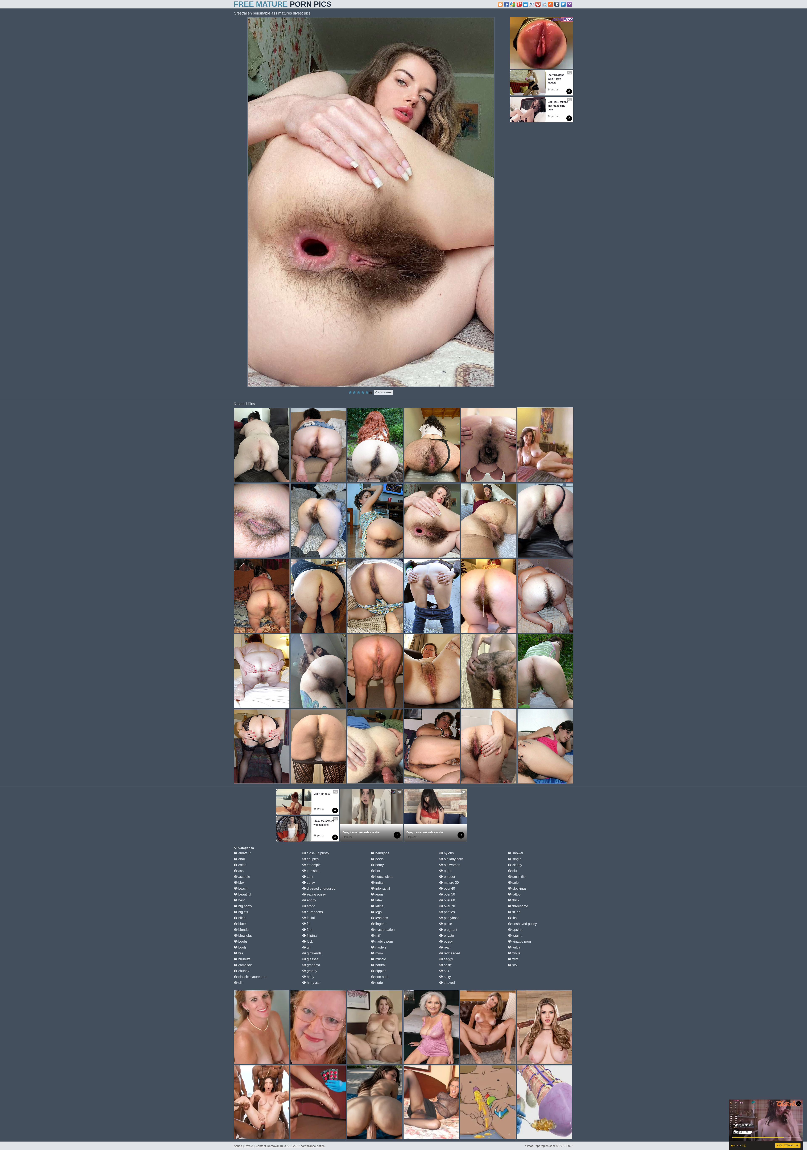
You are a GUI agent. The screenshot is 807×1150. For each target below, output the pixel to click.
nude (378, 982)
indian (379, 882)
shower (517, 853)
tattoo (516, 894)
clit (240, 982)
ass (240, 871)
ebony (311, 900)
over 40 (449, 888)
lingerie (380, 924)
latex (378, 900)
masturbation (384, 929)
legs (378, 912)
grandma (313, 965)
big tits (242, 912)
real (446, 947)
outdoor (449, 876)
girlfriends (314, 953)
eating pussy (316, 894)
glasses (312, 959)
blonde (243, 929)
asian (242, 865)
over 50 (449, 894)
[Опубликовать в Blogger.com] (500, 4)
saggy (448, 959)
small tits (518, 876)
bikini (241, 918)
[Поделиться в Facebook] (506, 4)
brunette (244, 959)
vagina (517, 935)
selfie (447, 965)
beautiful (244, 894)
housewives (383, 876)
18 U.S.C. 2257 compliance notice (302, 1145)
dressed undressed (320, 888)
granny (311, 971)
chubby (243, 971)
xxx (514, 965)
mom (378, 953)
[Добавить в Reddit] (544, 4)
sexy (447, 977)
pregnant (450, 929)
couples (312, 859)
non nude (381, 977)
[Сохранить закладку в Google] (512, 4)
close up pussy (317, 853)
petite (447, 924)
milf (377, 935)
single (516, 859)
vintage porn (521, 941)
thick (515, 900)
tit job (516, 912)
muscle (380, 959)
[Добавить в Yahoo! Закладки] (569, 4)
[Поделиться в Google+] (519, 4)
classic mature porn (252, 977)
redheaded (451, 953)
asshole (243, 876)
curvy (310, 882)
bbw (241, 882)
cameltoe (244, 965)
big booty (244, 906)
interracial (382, 888)
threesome (520, 906)
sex (446, 971)
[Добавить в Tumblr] (556, 4)
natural (380, 965)
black (241, 924)
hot (377, 871)
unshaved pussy (524, 924)
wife (515, 959)
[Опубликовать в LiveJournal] (531, 4)
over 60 (449, 900)
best (241, 900)
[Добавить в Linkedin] (525, 4)
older (447, 871)
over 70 (449, 906)
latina (379, 906)
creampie (313, 865)
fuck (309, 941)
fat (308, 924)
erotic (310, 906)
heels (379, 859)
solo (515, 882)
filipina (311, 935)
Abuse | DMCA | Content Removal (256, 1145)
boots (242, 947)
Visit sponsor (383, 392)
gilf (308, 947)
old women (451, 865)
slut (515, 871)
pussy (448, 941)
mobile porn (383, 941)
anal (241, 859)
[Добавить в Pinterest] (538, 4)
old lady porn (453, 859)
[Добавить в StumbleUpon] (550, 4)
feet (309, 929)
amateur (244, 853)
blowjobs (244, 935)
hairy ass (313, 982)
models (380, 947)
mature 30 (451, 882)
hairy (310, 977)
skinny (517, 865)
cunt (309, 876)
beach (242, 888)
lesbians (381, 918)
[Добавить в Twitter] (563, 4)
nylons (448, 853)
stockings (519, 888)
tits (514, 918)
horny (379, 865)
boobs (242, 941)
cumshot (312, 871)
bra (240, 953)
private (448, 935)
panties (449, 912)
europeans (314, 912)
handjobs (381, 853)
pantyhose (451, 918)
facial (310, 918)
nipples (380, 971)
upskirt (517, 929)
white (516, 953)
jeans (379, 894)
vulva (516, 947)
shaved (449, 982)
